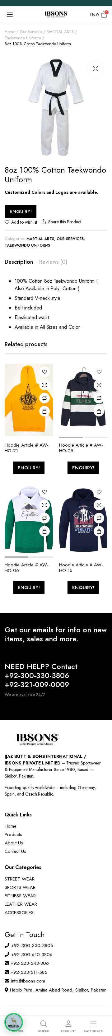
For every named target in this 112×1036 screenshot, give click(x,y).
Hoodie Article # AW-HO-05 (81, 448)
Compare (44, 398)
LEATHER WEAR (21, 904)
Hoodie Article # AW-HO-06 (27, 567)
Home (10, 32)
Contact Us (15, 851)
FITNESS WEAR (20, 895)
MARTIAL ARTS (60, 32)
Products (13, 834)
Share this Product (64, 222)
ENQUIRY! (21, 211)
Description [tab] (19, 262)
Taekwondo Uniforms (23, 38)
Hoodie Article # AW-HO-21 (27, 448)
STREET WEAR (20, 879)
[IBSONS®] (56, 15)
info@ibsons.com (28, 981)
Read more (44, 411)
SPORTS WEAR (20, 887)
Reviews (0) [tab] (53, 262)
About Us (14, 842)
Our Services (31, 32)
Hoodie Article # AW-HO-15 (81, 567)
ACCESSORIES (19, 912)
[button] (95, 69)
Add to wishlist (24, 222)
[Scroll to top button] (102, 1008)
